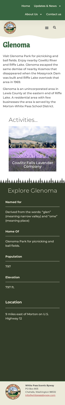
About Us (31, 14)
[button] (46, 28)
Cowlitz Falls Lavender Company (32, 165)
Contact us (53, 14)
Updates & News (45, 6)
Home (25, 6)
